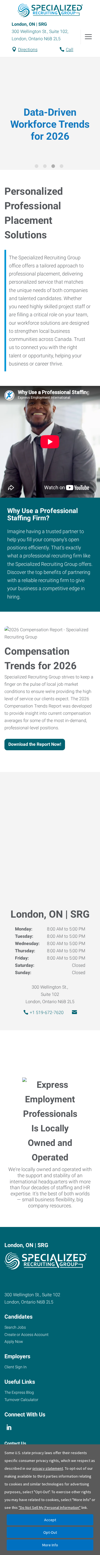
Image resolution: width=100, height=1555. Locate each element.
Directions (28, 49)
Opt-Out (50, 1532)
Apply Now (13, 1341)
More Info (50, 1544)
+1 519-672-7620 (47, 1012)
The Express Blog (19, 1392)
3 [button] (54, 167)
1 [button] (37, 167)
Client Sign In (15, 1367)
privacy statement (47, 1468)
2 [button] (46, 167)
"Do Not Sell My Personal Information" (50, 1507)
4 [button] (62, 167)
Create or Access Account (26, 1334)
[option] (50, 109)
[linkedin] (9, 1427)
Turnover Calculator (21, 1399)
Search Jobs (15, 1327)
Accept (50, 1519)
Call (69, 49)
